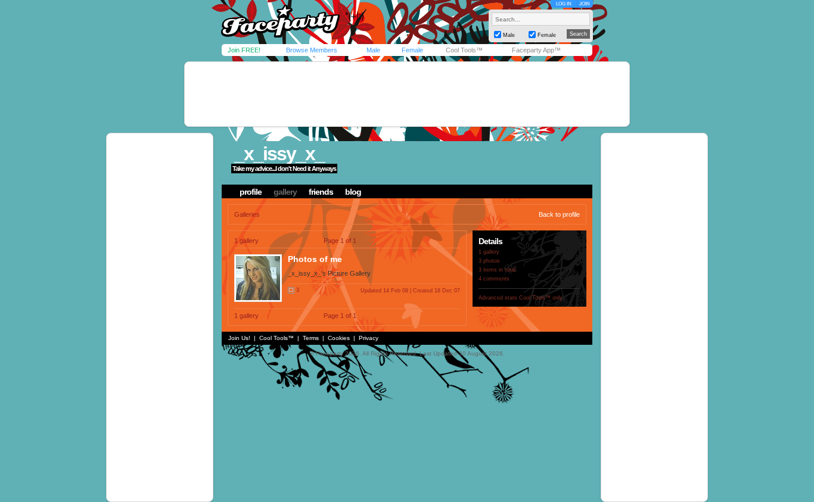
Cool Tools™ (464, 50)
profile (251, 192)
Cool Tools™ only (541, 298)
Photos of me (315, 259)
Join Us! (239, 338)
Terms (311, 338)
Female (412, 50)
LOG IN (563, 4)
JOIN (584, 4)
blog (353, 192)
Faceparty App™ (536, 50)
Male (373, 50)
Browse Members (311, 50)
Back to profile (559, 214)
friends (321, 192)
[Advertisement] (407, 94)
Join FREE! (244, 50)
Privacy (368, 338)
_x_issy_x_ (279, 153)
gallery (285, 192)
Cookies (339, 338)
